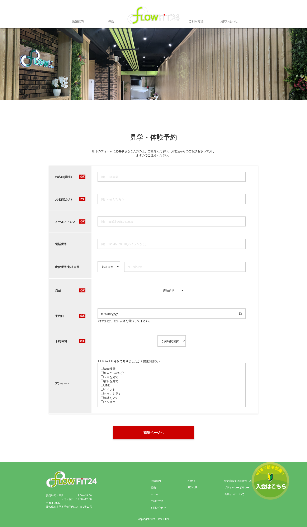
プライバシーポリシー (236, 487)
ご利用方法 (196, 21)
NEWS (191, 481)
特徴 (111, 21)
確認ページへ (153, 432)
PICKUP (192, 487)
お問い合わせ (229, 21)
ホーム (154, 494)
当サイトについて (234, 494)
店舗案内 (78, 21)
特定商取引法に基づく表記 (239, 481)
